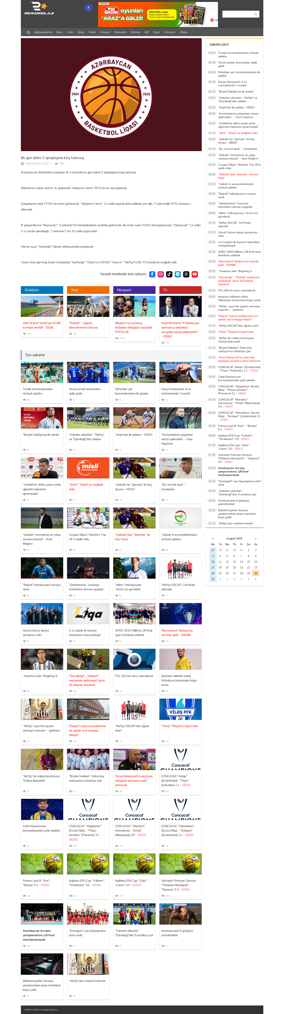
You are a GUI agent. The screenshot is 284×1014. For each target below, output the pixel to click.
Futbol (92, 32)
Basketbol (121, 32)
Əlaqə (183, 32)
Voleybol (105, 32)
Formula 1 (170, 32)
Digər (156, 32)
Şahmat (135, 32)
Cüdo (70, 32)
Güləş (80, 32)
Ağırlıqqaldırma (43, 32)
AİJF (147, 32)
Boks (60, 32)
